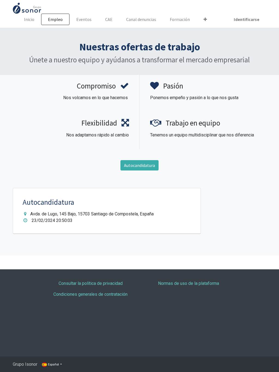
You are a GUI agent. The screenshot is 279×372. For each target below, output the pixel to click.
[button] (205, 19)
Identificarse (246, 19)
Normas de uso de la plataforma (188, 283)
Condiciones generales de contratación (90, 294)
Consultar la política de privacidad (91, 283)
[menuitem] (29, 19)
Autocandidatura (139, 165)
